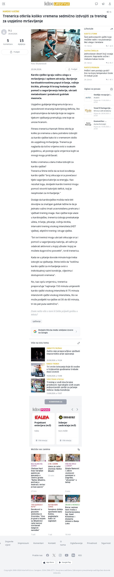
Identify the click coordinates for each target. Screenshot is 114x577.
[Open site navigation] (4, 4)
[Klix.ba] (57, 4)
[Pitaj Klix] (96, 3)
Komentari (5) (55, 401)
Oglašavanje (76, 543)
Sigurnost (106, 543)
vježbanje (36, 321)
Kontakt (52, 543)
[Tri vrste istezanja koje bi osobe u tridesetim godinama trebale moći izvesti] (38, 370)
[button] (72, 409)
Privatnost (92, 543)
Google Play (66, 562)
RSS (80, 555)
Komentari (38, 543)
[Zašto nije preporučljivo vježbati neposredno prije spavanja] (38, 354)
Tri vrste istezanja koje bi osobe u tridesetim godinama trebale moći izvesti (63, 369)
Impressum (23, 543)
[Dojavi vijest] (103, 3)
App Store (50, 562)
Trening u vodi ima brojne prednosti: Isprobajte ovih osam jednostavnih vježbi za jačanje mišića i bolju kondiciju (63, 386)
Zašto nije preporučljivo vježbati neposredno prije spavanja (63, 352)
